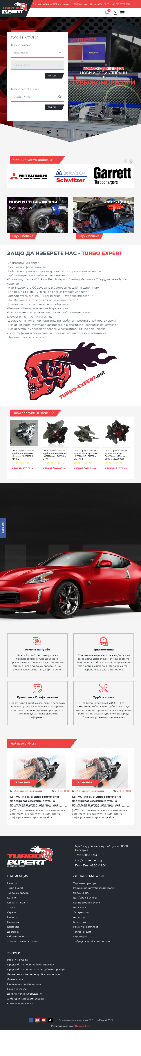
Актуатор (79, 917)
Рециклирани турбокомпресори (93, 887)
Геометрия (79, 922)
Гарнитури (80, 936)
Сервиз (11, 912)
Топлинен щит (82, 931)
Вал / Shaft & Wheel (85, 897)
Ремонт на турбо (17, 959)
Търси (52, 75)
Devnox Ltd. (82, 1025)
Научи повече (22, 236)
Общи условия (16, 936)
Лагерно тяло (81, 912)
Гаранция (13, 922)
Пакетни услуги (17, 988)
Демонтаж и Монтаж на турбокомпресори (33, 974)
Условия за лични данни (22, 941)
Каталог (12, 897)
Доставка (13, 931)
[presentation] (125, 161)
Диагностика (15, 979)
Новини (12, 917)
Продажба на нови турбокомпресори (30, 964)
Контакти (13, 926)
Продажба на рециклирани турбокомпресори (36, 969)
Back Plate (79, 907)
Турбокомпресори (18, 892)
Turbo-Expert (15, 887)
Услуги (11, 907)
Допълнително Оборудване (24, 993)
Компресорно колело (86, 902)
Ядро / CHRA (80, 892)
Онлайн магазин (17, 902)
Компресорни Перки (20, 1003)
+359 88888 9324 (122, 4)
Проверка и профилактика (24, 983)
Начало (12, 883)
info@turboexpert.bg (88, 860)
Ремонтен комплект (85, 926)
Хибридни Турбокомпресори (91, 941)
